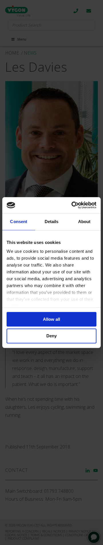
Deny (51, 336)
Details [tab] (52, 221)
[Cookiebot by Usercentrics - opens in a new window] (72, 205)
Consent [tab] (18, 221)
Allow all (51, 319)
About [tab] (84, 221)
